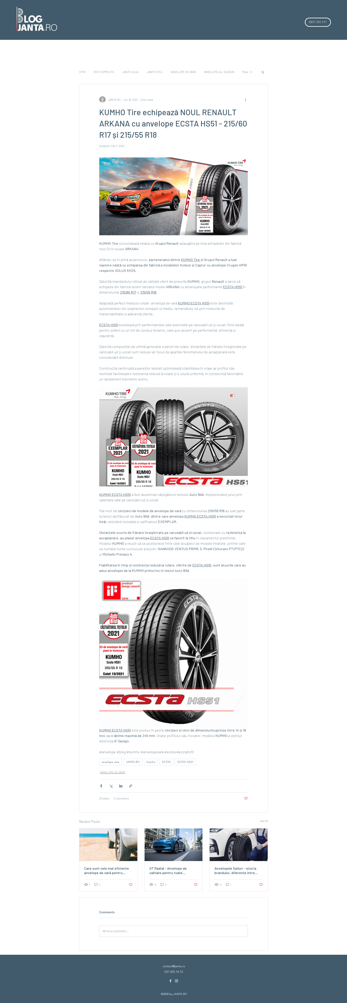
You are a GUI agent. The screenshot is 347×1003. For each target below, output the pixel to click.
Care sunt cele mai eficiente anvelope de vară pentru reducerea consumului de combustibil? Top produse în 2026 (106, 870)
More (245, 72)
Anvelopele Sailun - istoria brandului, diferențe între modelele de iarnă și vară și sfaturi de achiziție (236, 870)
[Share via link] (131, 786)
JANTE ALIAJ (130, 72)
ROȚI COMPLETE (104, 72)
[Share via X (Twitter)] (111, 786)
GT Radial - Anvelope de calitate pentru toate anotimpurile (168, 870)
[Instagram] (177, 981)
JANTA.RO (133, 762)
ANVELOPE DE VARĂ (183, 72)
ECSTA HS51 (185, 762)
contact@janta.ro (174, 966)
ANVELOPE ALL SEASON (219, 72)
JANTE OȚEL (155, 72)
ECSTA (166, 762)
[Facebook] (170, 981)
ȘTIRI (82, 72)
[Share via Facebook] (101, 786)
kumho (151, 762)
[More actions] (245, 99)
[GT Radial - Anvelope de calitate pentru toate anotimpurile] (174, 844)
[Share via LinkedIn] (121, 786)
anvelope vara (110, 762)
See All (264, 821)
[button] (318, 22)
